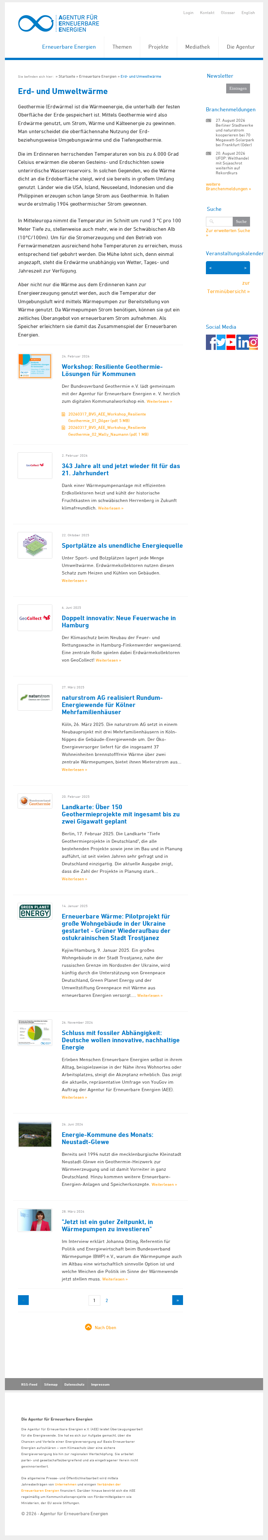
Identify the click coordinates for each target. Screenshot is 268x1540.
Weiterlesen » (159, 401)
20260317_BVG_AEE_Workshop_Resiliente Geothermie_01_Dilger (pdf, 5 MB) (107, 417)
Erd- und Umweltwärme (141, 76)
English (248, 12)
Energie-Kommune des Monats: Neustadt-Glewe (107, 1138)
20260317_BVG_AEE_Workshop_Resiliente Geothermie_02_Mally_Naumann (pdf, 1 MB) (108, 431)
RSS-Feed (29, 1384)
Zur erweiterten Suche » (228, 232)
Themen (122, 46)
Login (188, 12)
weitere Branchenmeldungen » (228, 186)
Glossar (228, 12)
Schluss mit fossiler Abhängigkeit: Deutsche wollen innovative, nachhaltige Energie (121, 1040)
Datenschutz (74, 1384)
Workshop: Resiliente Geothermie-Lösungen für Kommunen (112, 370)
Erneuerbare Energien (69, 46)
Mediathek (197, 46)
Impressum (100, 1384)
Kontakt (207, 12)
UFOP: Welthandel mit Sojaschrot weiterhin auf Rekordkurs (232, 165)
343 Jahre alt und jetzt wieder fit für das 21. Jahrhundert (121, 469)
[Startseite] (59, 23)
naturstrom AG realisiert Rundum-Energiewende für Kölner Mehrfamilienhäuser (112, 705)
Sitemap (51, 1384)
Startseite (67, 76)
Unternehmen (65, 1484)
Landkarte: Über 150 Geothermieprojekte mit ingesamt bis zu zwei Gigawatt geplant (121, 814)
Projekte (158, 46)
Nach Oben (105, 1327)
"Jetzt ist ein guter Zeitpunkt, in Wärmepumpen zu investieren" (107, 1225)
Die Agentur (241, 46)
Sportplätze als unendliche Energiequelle (122, 545)
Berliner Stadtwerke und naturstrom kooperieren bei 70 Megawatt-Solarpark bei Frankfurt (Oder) (235, 134)
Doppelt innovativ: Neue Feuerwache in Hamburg (119, 621)
